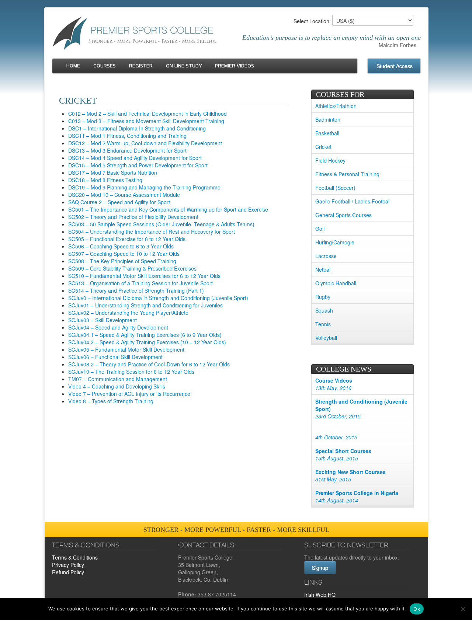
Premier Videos (234, 66)
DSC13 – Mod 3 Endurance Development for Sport (127, 150)
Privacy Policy (68, 564)
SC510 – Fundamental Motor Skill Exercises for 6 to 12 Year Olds (144, 275)
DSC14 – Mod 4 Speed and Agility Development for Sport (135, 157)
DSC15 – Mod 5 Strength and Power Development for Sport (138, 165)
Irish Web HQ (320, 594)
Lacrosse (326, 256)
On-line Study (184, 66)
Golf (320, 228)
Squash (324, 310)
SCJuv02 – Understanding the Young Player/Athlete (128, 312)
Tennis (323, 324)
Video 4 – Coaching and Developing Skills (116, 386)
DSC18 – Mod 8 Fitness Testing (105, 180)
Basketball (327, 133)
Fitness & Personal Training (347, 174)
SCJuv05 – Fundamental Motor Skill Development (126, 349)
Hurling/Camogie (334, 242)
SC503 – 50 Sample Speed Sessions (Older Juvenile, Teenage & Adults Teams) (161, 224)
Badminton (327, 119)
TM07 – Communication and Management (117, 379)
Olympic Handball (335, 283)
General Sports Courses (343, 215)
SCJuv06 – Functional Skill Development (115, 356)
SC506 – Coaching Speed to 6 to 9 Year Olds (121, 246)
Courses (104, 66)
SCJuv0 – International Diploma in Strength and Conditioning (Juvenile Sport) (158, 298)
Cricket (323, 146)
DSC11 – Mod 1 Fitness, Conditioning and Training (127, 135)
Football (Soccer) (335, 187)
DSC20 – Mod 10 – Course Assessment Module (124, 194)
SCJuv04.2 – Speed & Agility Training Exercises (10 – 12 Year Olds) (147, 342)
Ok (416, 609)
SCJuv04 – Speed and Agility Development (118, 327)
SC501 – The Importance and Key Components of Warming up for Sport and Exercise (168, 209)
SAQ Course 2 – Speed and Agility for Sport (119, 202)
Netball (323, 269)
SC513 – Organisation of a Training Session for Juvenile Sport (140, 283)
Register (141, 66)
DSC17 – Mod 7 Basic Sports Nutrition (112, 172)
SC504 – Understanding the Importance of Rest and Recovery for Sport (151, 231)
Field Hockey (330, 160)
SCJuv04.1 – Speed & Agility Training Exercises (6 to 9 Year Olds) (145, 334)
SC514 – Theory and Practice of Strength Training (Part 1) (136, 290)
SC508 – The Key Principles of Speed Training (122, 261)
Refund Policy (68, 572)
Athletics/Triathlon (336, 105)
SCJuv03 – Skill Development (102, 320)
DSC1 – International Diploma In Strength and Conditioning (137, 128)
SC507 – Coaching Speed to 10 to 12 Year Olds (124, 253)
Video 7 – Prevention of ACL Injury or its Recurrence (129, 393)
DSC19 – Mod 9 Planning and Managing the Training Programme (144, 187)
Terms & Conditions (75, 557)
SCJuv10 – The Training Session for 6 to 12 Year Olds (131, 371)
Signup (320, 567)
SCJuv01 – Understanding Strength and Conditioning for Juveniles (145, 305)
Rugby (322, 296)
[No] (462, 609)
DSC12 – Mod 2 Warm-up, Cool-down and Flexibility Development (145, 143)
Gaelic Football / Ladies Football (353, 201)
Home (73, 66)
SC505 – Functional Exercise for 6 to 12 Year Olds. (127, 239)
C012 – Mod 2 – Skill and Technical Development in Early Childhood (147, 113)
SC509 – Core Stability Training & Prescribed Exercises (132, 268)
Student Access (394, 66)
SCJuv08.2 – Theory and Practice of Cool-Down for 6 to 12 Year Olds (149, 364)
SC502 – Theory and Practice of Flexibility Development (133, 216)
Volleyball (326, 337)
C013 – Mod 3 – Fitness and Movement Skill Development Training (146, 121)
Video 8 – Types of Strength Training (110, 401)
